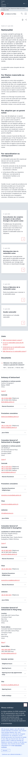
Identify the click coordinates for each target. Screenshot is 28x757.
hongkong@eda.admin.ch (8, 653)
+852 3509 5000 (5, 649)
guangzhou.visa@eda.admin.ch (10, 580)
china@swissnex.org (7, 513)
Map (2, 642)
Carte (2, 391)
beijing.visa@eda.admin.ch (9, 427)
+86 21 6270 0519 (6, 466)
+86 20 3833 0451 (6, 595)
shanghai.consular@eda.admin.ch (11, 495)
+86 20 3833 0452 (6, 569)
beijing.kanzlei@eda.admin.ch (10, 416)
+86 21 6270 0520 (6, 468)
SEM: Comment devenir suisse (12, 340)
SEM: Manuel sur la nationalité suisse (14, 351)
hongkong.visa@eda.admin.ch (10, 685)
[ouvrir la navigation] (25, 13)
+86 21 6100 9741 (6, 425)
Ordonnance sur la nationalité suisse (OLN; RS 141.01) (14, 348)
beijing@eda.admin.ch (7, 402)
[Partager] (26, 19)
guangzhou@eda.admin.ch (9, 554)
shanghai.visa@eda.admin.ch (9, 504)
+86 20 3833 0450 (6, 550)
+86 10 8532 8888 (6, 398)
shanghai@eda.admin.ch (8, 472)
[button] (25, 705)
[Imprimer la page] (22, 19)
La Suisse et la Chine (10, 14)
